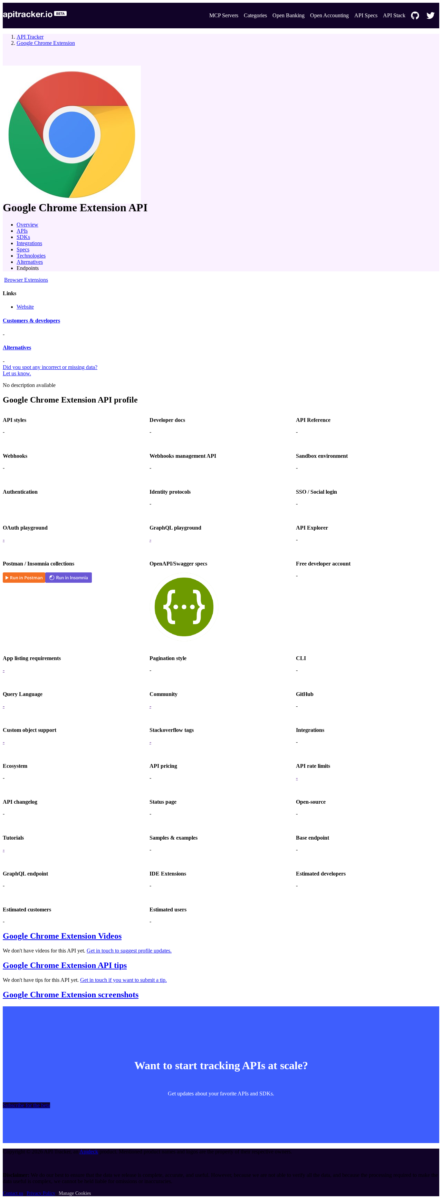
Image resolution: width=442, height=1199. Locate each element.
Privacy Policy (41, 1193)
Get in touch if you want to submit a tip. (123, 980)
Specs (23, 249)
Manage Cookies (75, 1193)
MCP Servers (223, 15)
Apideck (88, 1151)
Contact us (13, 1193)
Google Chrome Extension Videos (62, 935)
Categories (255, 15)
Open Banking (288, 15)
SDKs (23, 237)
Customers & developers (31, 320)
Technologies (31, 256)
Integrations (29, 243)
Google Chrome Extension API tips (65, 965)
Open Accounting (329, 15)
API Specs (365, 15)
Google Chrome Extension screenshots (70, 994)
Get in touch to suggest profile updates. (129, 951)
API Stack (394, 15)
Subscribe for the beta (26, 1105)
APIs (22, 231)
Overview (27, 225)
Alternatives (30, 262)
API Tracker (30, 37)
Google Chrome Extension (46, 43)
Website (25, 307)
